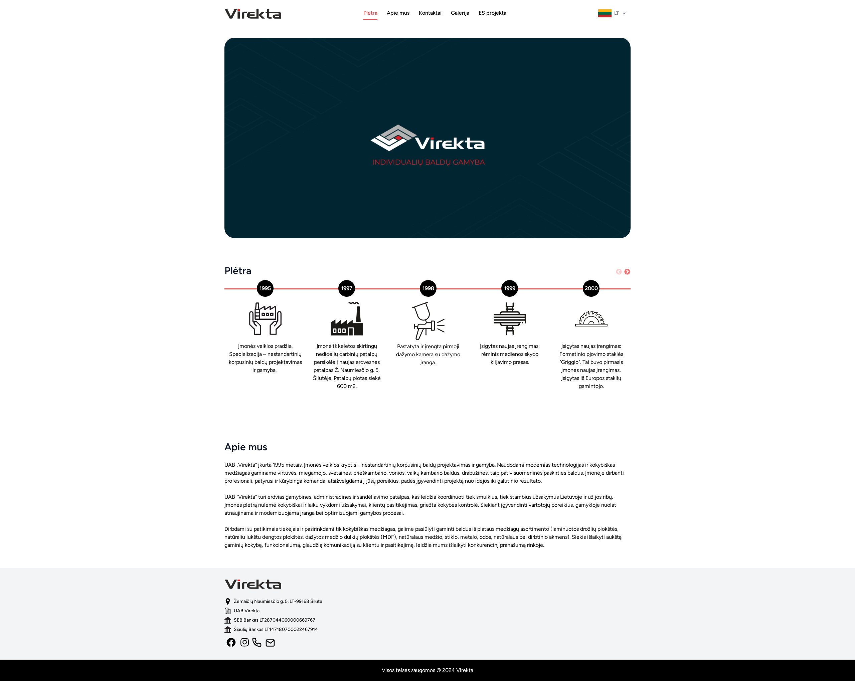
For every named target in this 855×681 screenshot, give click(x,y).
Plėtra (370, 13)
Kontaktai (430, 13)
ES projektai (493, 13)
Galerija (460, 13)
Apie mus (398, 13)
